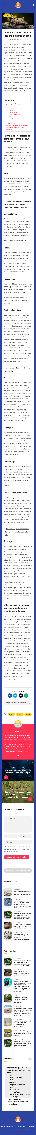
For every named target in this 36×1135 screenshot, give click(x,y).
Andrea (18, 731)
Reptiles (7, 16)
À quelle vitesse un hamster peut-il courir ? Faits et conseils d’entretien (22, 926)
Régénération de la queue (16, 122)
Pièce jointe (12, 118)
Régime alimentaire (14, 114)
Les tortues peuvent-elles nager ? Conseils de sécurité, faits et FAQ (22, 1033)
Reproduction (13, 112)
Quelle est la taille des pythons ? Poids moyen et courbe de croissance (21, 973)
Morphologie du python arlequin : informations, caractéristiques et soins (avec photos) (21, 1000)
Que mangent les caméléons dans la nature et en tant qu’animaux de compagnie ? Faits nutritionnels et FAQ (22, 916)
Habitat (11, 110)
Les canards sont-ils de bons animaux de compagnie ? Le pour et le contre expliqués (22, 893)
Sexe (9, 107)
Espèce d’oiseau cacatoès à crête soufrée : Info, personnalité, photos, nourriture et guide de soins (22, 937)
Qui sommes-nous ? (20, 1127)
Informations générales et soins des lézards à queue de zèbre (17, 104)
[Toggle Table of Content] (28, 100)
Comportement (13, 109)
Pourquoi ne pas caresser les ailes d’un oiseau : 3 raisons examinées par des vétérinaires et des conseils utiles (22, 904)
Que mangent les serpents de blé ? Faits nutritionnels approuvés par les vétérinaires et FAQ (22, 1023)
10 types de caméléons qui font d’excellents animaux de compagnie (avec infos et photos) (22, 1044)
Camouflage (12, 120)
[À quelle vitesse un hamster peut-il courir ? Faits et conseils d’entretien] (8, 925)
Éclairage (12, 123)
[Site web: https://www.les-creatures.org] (18, 756)
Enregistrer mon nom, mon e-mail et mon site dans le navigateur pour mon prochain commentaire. (17, 849)
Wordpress (26, 1129)
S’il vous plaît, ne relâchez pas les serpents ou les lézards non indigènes (17, 127)
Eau (10, 116)
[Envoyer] (29, 870)
